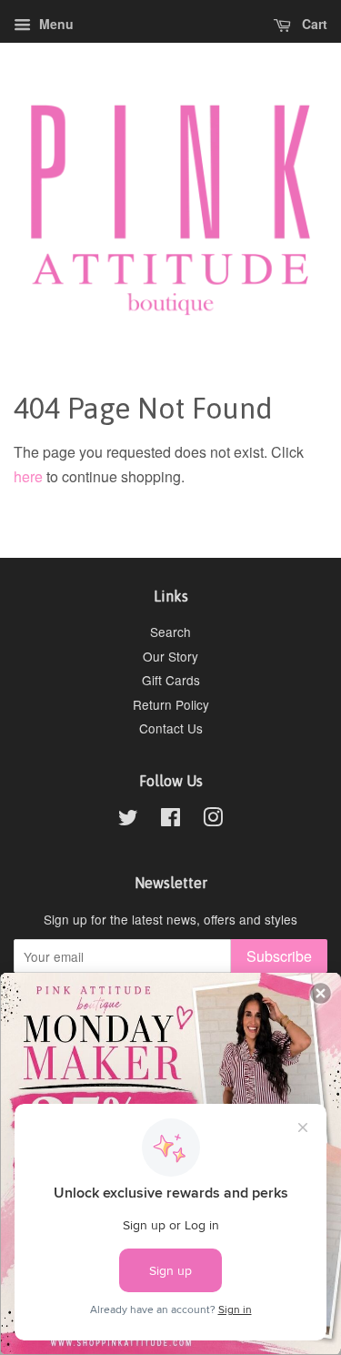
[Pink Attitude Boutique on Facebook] (170, 820)
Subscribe (279, 955)
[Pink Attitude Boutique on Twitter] (128, 820)
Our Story (170, 656)
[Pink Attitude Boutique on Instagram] (213, 820)
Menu (54, 24)
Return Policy (171, 704)
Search (170, 631)
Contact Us (171, 728)
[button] (320, 993)
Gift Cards (171, 680)
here (28, 476)
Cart (312, 24)
